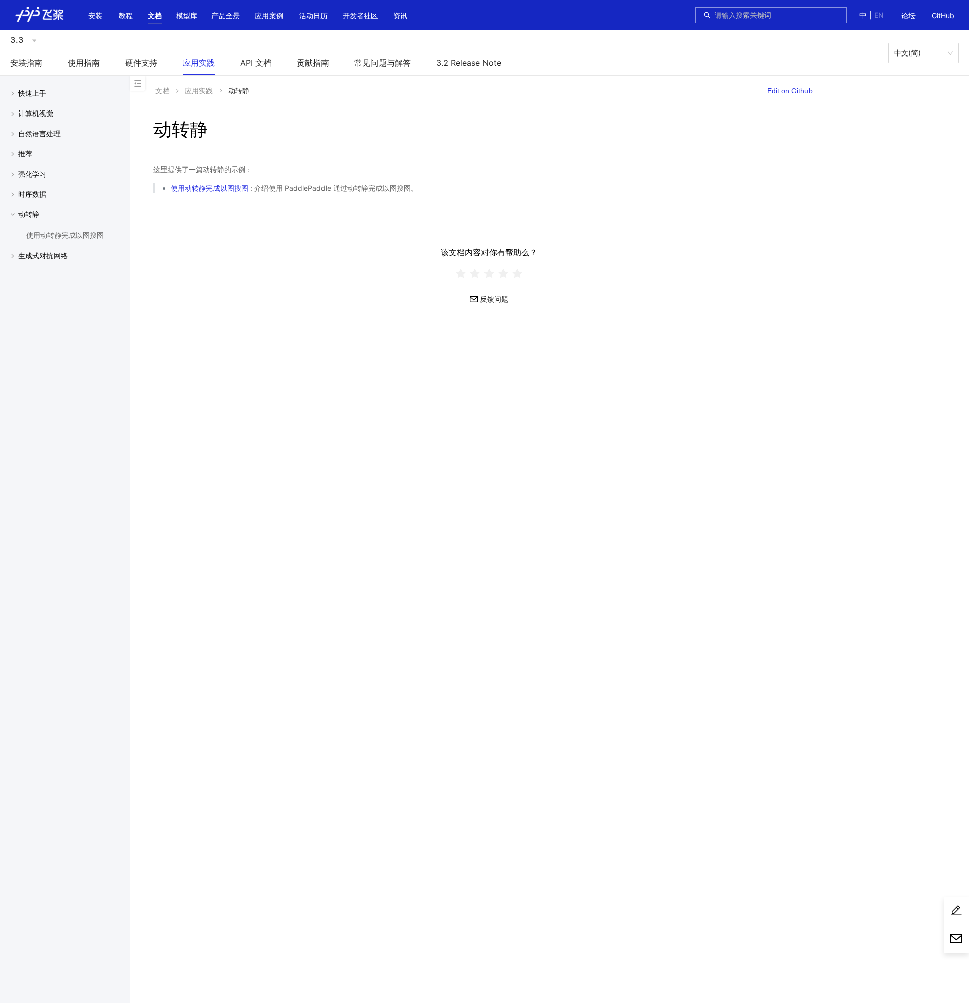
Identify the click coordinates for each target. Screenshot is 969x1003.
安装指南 (26, 63)
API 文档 (256, 63)
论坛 (908, 15)
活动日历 (313, 15)
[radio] (461, 273)
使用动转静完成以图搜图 (209, 188)
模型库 (186, 15)
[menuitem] (908, 16)
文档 (155, 15)
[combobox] (778, 15)
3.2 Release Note (468, 63)
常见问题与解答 (382, 63)
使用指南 (84, 63)
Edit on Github (790, 91)
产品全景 (225, 15)
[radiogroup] (489, 273)
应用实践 (199, 63)
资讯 (400, 15)
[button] (155, 16)
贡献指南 (313, 63)
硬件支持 (141, 63)
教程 (126, 15)
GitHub (943, 15)
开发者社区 (360, 15)
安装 (95, 15)
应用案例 (269, 15)
